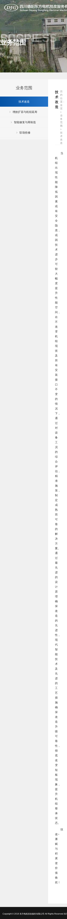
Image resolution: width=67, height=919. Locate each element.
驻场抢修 (24, 132)
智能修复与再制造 (25, 122)
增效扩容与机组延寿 (25, 111)
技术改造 (24, 101)
